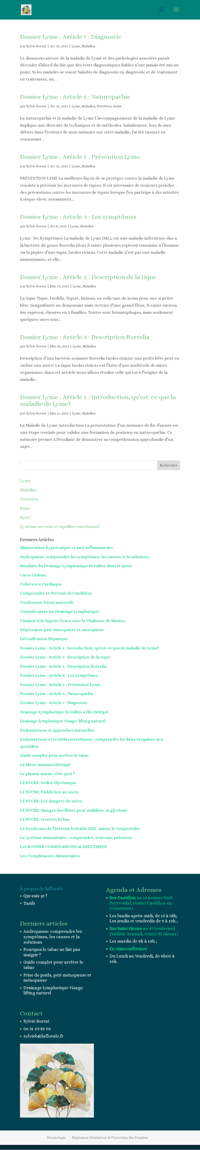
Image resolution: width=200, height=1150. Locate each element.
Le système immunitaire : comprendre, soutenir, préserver (76, 837)
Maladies (88, 46)
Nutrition (104, 106)
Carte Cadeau (33, 575)
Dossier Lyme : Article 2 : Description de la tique (88, 277)
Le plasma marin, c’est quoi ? (47, 773)
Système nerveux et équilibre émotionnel (59, 526)
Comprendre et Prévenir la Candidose (56, 593)
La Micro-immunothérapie (45, 764)
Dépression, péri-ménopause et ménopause (62, 629)
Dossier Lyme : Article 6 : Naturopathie (75, 96)
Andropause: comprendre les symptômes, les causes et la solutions (84, 557)
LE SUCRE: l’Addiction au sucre (49, 792)
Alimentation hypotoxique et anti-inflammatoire (66, 547)
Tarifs (29, 903)
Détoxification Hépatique (44, 638)
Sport (25, 517)
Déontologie (56, 1138)
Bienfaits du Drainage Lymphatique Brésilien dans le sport (76, 566)
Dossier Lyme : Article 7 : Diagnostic (70, 36)
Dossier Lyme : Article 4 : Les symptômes (78, 216)
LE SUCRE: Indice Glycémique (48, 782)
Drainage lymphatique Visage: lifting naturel (63, 721)
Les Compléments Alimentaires (50, 856)
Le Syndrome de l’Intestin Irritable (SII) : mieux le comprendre (80, 828)
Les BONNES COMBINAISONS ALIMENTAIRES (63, 846)
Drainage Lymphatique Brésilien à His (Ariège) (64, 712)
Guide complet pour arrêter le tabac (54, 755)
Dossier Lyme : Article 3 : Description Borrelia (85, 337)
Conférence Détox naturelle (47, 602)
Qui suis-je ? (35, 895)
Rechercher (168, 465)
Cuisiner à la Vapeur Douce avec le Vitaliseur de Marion (72, 620)
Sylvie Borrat (36, 46)
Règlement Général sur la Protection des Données (110, 1138)
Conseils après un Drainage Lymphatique (59, 611)
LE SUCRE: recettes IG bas (44, 819)
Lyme (76, 46)
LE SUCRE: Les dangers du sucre (51, 801)
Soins (117, 106)
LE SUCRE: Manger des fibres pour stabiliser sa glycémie (73, 810)
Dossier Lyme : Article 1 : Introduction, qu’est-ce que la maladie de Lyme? (98, 400)
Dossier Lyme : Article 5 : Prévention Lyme (80, 156)
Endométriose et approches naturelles (57, 730)
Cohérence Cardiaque (41, 584)
